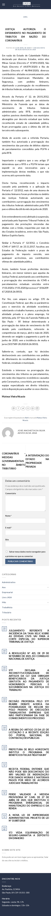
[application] (50, 915)
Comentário (10, 493)
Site (7, 540)
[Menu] (3, 4)
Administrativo (8, 582)
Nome (8, 516)
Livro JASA (7, 597)
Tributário (6, 612)
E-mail (8, 528)
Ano (4, 587)
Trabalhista (7, 607)
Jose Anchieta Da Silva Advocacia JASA (30, 48)
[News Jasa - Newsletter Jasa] (26, 4)
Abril (25, 17)
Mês (4, 602)
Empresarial (7, 592)
